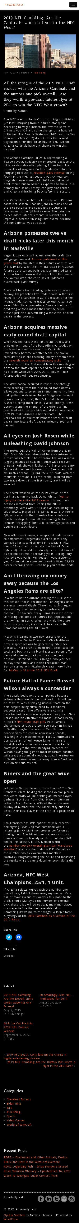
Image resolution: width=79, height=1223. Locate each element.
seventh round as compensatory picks (35, 360)
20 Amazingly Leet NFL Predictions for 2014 (55, 996)
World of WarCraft (19, 1124)
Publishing (39, 72)
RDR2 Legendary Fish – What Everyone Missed (36, 1166)
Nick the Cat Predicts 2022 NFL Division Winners (18, 1027)
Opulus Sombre (14, 1215)
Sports (11, 1116)
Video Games (16, 1120)
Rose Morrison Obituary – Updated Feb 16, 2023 (37, 1171)
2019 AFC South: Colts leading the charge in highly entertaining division (35, 1056)
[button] (40, 51)
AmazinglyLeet (14, 5)
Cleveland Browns (19, 1099)
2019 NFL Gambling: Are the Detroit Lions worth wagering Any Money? (18, 1000)
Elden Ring (14, 1103)
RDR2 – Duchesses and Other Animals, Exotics (36, 1157)
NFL (9, 1108)
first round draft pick (31, 722)
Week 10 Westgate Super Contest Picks (31, 1175)
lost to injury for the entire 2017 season (36, 498)
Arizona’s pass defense (49, 173)
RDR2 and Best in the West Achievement (32, 1162)
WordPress (11, 1219)
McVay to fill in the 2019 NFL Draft (33, 670)
